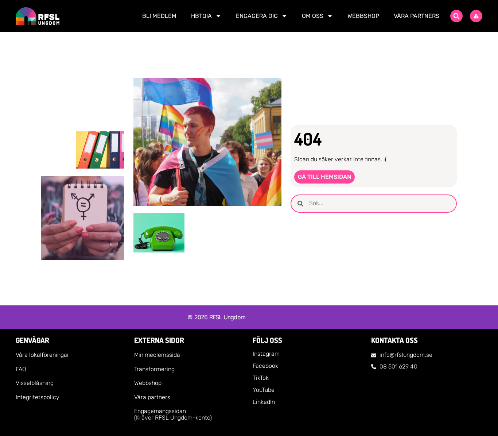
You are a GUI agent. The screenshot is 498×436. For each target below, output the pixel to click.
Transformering (154, 369)
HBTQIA (201, 15)
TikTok (261, 377)
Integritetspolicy (37, 397)
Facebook (265, 365)
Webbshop (363, 15)
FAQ (21, 369)
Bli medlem (159, 15)
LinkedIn (264, 401)
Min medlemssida (157, 354)
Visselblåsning (35, 382)
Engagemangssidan (160, 411)
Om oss (312, 15)
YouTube (264, 389)
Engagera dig (257, 15)
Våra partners (416, 15)
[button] (456, 16)
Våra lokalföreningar (42, 354)
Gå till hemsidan (324, 176)
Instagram (266, 353)
